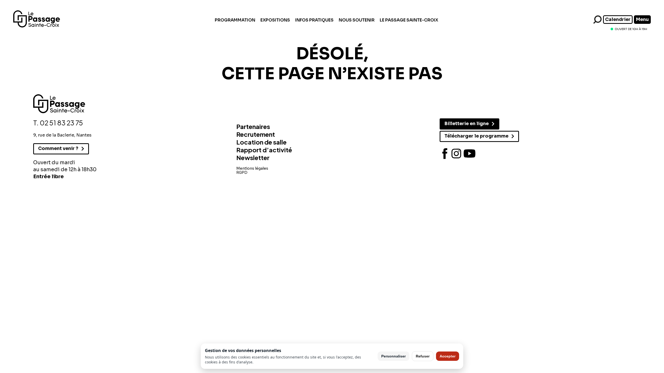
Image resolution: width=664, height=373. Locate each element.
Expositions (275, 20)
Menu (642, 19)
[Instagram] (456, 153)
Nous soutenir (357, 20)
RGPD (241, 172)
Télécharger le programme (476, 136)
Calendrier (618, 19)
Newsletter (252, 157)
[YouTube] (469, 153)
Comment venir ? (58, 148)
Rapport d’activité (264, 150)
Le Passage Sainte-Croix (409, 20)
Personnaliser (393, 356)
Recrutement (255, 134)
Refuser (423, 356)
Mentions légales (252, 168)
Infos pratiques (314, 20)
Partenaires (253, 126)
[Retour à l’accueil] (36, 26)
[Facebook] (445, 153)
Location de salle (261, 142)
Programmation (235, 20)
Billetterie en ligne (467, 123)
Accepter (447, 356)
